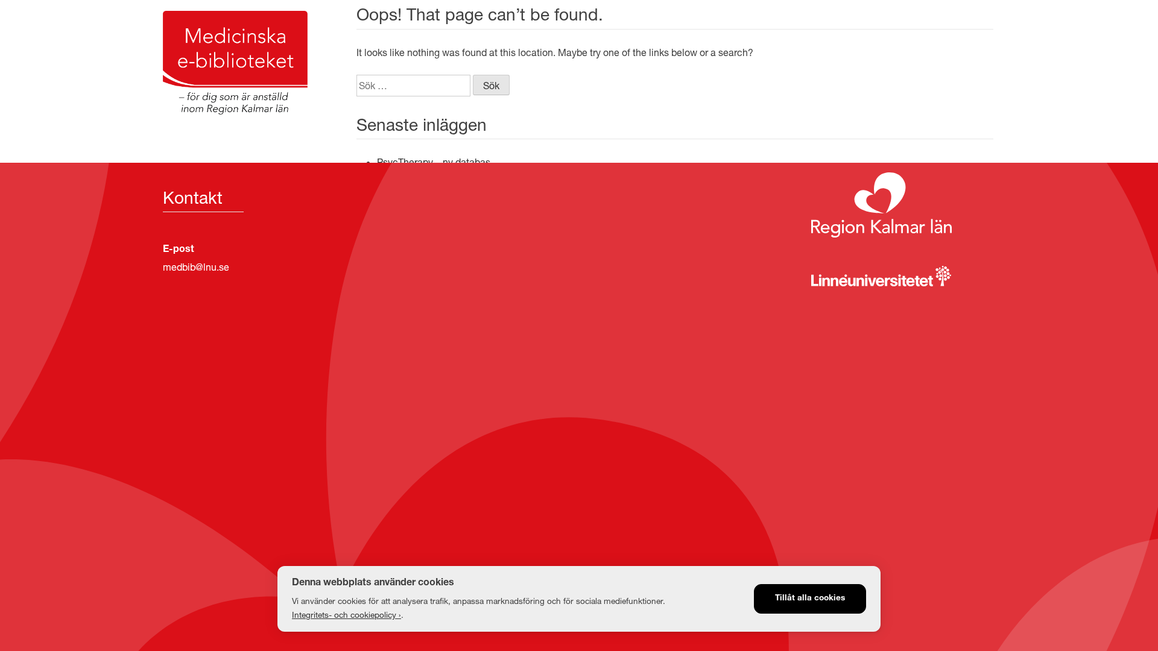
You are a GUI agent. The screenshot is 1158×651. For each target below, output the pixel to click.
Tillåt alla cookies (810, 598)
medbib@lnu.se (196, 266)
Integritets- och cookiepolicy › (346, 615)
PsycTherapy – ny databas (433, 162)
